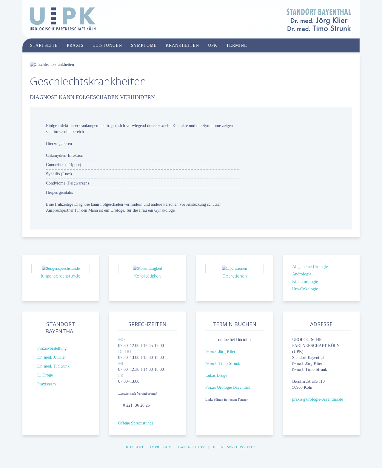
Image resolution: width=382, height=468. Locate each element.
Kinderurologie (305, 281)
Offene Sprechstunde (135, 423)
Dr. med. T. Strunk (53, 366)
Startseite (44, 45)
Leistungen (107, 45)
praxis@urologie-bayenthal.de (317, 399)
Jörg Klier (220, 351)
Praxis (75, 45)
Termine (236, 45)
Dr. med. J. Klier (51, 357)
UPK (212, 45)
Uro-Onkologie (305, 289)
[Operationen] (234, 268)
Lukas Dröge (216, 375)
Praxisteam (46, 384)
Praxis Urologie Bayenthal (227, 387)
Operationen (234, 276)
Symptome (144, 45)
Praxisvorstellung (52, 348)
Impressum (161, 447)
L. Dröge (45, 375)
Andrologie (301, 274)
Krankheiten (182, 45)
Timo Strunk (222, 363)
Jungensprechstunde (60, 276)
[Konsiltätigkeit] (147, 268)
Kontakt (135, 447)
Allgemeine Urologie (310, 266)
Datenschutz (191, 447)
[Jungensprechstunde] (61, 268)
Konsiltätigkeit (147, 276)
